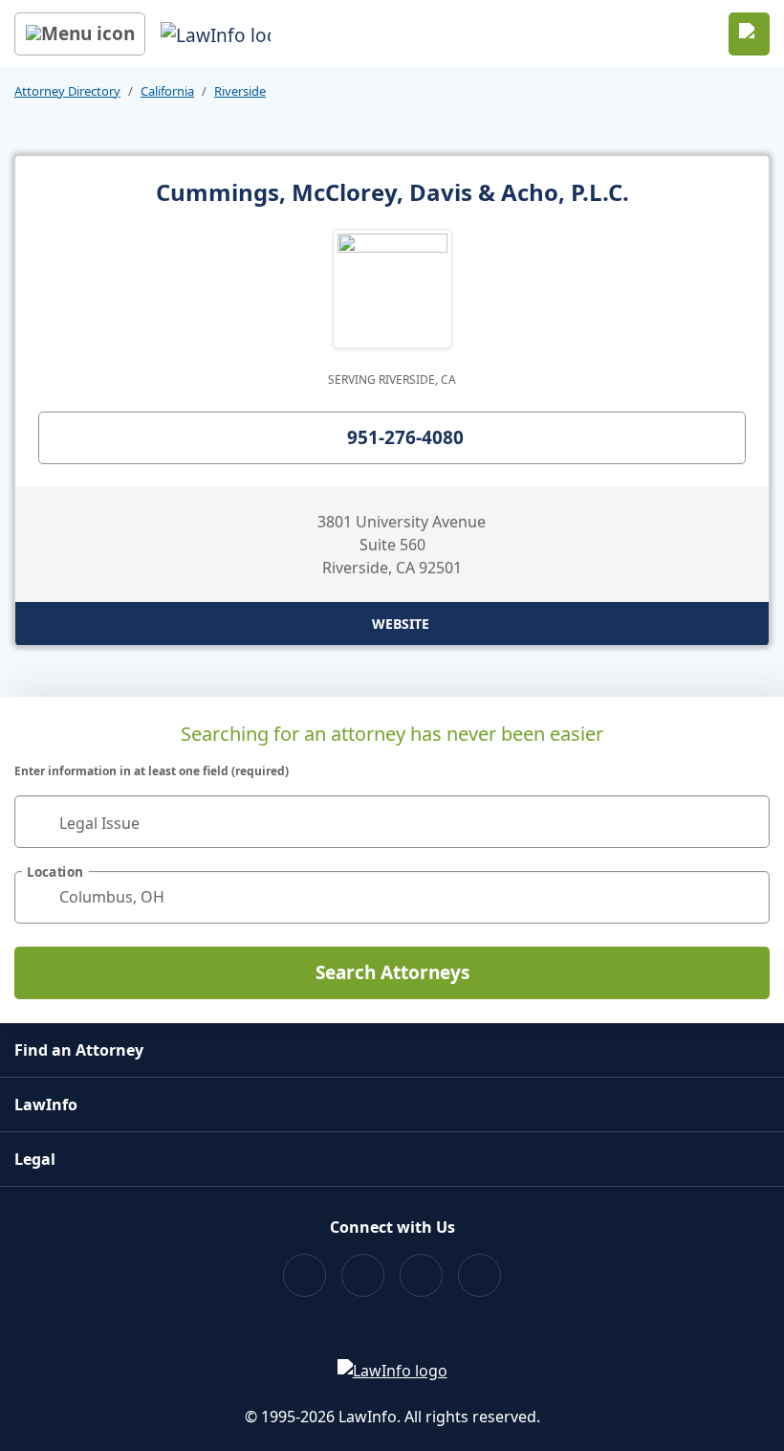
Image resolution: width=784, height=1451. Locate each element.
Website (400, 623)
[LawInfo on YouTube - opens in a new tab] (421, 1275)
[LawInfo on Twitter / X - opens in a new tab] (362, 1275)
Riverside (240, 91)
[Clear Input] (746, 821)
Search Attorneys (392, 972)
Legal (34, 1159)
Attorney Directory (67, 91)
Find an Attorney (78, 1049)
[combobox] (392, 821)
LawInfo (45, 1104)
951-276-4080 (405, 437)
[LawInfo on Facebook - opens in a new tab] (304, 1275)
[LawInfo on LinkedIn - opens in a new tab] (479, 1275)
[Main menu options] (79, 34)
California (167, 91)
